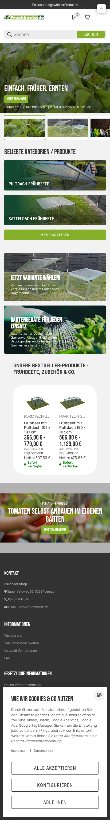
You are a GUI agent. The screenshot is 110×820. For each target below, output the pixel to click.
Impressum (19, 750)
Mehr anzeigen (55, 235)
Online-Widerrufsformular (22, 684)
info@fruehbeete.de (34, 607)
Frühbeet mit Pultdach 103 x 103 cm (37, 427)
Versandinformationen (20, 650)
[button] (101, 8)
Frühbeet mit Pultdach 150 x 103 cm (72, 427)
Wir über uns (13, 635)
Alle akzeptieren (55, 768)
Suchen (91, 34)
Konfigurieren (55, 785)
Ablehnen (55, 802)
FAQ (7, 658)
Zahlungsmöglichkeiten (21, 643)
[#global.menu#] (100, 17)
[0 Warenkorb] (87, 17)
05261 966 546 (18, 599)
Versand (37, 453)
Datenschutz (43, 750)
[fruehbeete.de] (24, 16)
